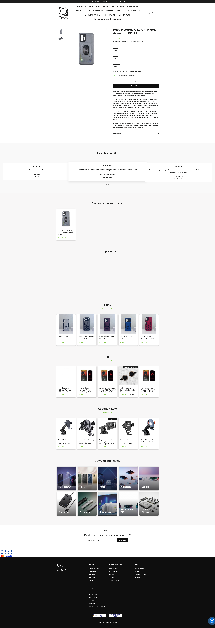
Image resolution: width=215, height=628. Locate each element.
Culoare (116, 55)
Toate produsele (107, 309)
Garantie (111, 574)
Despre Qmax (113, 568)
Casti (87, 11)
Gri (115, 58)
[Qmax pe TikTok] (65, 570)
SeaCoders (114, 622)
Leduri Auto (124, 15)
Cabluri (78, 11)
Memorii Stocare (132, 11)
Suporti (109, 11)
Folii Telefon (118, 6)
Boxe (119, 11)
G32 (115, 50)
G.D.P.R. (137, 571)
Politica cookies (139, 568)
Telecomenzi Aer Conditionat (107, 19)
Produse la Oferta (84, 6)
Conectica (98, 11)
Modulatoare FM (92, 15)
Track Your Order (114, 580)
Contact (137, 577)
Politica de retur (113, 571)
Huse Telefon (102, 6)
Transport (123, 41)
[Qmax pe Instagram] (58, 570)
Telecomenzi (110, 15)
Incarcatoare (133, 6)
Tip (114, 63)
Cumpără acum (136, 86)
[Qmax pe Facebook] (62, 570)
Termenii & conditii (140, 574)
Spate (116, 66)
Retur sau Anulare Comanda (117, 583)
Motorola (117, 47)
